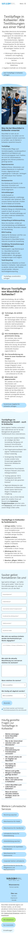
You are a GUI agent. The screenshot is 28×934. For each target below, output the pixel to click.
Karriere (14, 896)
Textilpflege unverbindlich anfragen (12, 277)
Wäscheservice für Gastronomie (10, 854)
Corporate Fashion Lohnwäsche (14, 861)
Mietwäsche (8, 505)
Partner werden (14, 887)
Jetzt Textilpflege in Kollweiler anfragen (13, 74)
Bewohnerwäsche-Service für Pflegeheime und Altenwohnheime (13, 867)
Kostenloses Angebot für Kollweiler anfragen (12, 405)
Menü (21, 4)
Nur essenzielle (8, 925)
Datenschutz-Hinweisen (12, 913)
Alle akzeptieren (8, 920)
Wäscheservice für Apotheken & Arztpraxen (13, 848)
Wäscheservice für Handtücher (14, 828)
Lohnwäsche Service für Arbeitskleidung (11, 835)
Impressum (5, 915)
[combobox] (14, 685)
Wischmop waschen (10, 815)
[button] (14, 735)
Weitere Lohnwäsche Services (14, 807)
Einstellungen (7, 930)
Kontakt (14, 900)
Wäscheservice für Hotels (12, 821)
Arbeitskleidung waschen (12, 841)
